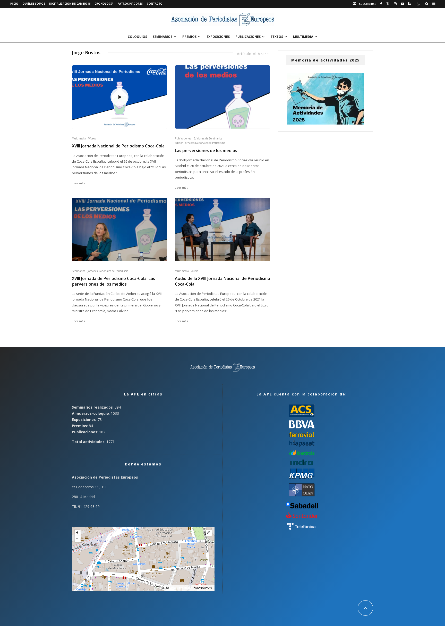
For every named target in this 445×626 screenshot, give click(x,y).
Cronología (104, 3)
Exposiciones (218, 36)
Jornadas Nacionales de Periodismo (108, 271)
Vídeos (92, 138)
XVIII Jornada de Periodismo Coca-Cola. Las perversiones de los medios (113, 281)
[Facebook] (381, 3)
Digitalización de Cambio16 (69, 3)
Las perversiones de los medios (206, 150)
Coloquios (137, 36)
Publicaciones (248, 36)
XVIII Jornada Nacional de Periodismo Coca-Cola (118, 146)
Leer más (78, 183)
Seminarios (162, 36)
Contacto (154, 3)
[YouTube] (402, 3)
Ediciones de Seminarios (207, 138)
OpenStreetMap (181, 588)
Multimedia (303, 36)
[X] (388, 3)
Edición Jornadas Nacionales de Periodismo (200, 143)
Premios (189, 36)
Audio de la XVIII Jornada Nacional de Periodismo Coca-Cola (222, 281)
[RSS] (409, 3)
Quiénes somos (33, 3)
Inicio (14, 3)
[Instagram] (395, 3)
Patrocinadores (130, 3)
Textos (277, 36)
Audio (194, 271)
